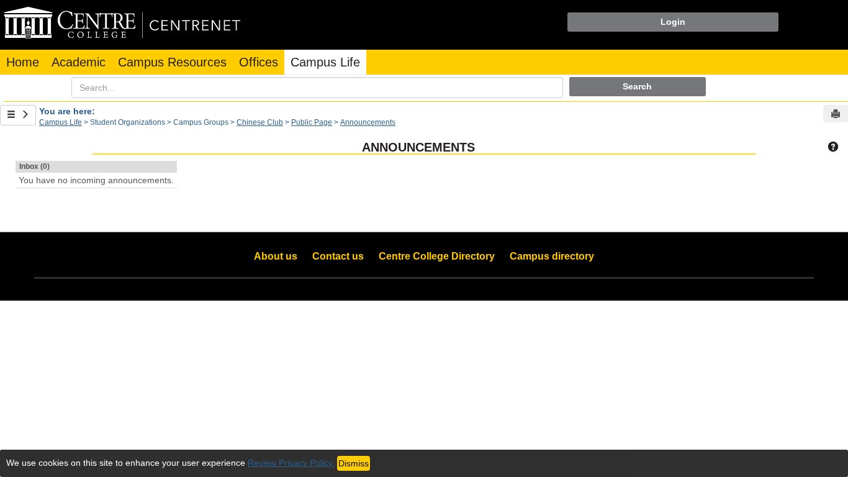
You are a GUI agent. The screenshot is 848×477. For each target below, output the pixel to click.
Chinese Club (260, 122)
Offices (258, 62)
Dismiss (353, 463)
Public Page (311, 122)
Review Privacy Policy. (291, 463)
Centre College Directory (437, 256)
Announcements (367, 122)
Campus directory (552, 256)
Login (673, 22)
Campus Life (325, 62)
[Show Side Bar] (18, 115)
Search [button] (637, 86)
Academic (79, 62)
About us (275, 256)
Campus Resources (172, 62)
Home (22, 62)
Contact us (338, 256)
